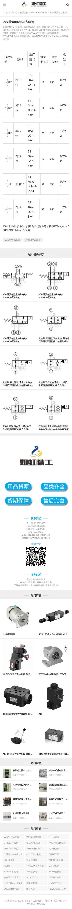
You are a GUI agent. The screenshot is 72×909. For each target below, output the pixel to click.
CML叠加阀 (31, 882)
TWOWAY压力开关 (35, 865)
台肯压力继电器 (11, 877)
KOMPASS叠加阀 (57, 842)
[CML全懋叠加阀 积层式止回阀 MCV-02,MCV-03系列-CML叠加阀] (54, 736)
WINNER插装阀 (12, 240)
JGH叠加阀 (31, 871)
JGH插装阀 (9, 859)
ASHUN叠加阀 (33, 848)
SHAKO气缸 (54, 854)
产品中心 (13, 12)
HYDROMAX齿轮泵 (13, 882)
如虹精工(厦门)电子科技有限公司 (45, 226)
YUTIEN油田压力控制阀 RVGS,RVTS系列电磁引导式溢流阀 (31, 674)
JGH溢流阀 (54, 865)
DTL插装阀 (54, 836)
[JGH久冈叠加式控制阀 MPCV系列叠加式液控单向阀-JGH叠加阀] (18, 696)
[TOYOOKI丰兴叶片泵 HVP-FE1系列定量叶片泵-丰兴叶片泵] (54, 656)
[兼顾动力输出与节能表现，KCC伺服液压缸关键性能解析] (7, 773)
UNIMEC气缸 (55, 882)
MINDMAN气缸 (11, 848)
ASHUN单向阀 (56, 859)
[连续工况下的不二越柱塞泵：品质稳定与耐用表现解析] (43, 816)
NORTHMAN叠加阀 (13, 854)
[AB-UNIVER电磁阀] (54, 696)
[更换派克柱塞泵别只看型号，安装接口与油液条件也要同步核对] (43, 787)
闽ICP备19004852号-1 (55, 900)
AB (40, 714)
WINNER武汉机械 (38, 12)
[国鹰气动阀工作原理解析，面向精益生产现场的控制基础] (7, 802)
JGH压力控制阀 (33, 854)
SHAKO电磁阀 (33, 842)
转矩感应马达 (9, 634)
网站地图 (41, 903)
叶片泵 (7, 865)
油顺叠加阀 (54, 848)
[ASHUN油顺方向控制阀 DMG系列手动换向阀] (18, 736)
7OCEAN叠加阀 (11, 888)
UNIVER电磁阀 (11, 842)
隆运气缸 (30, 888)
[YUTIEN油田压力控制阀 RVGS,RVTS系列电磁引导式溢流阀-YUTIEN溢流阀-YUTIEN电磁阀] (18, 656)
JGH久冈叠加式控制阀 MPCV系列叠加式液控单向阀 (27, 714)
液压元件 (24, 12)
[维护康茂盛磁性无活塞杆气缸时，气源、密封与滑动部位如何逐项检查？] (43, 773)
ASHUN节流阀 (11, 871)
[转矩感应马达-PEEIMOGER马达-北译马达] (18, 616)
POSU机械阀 (55, 871)
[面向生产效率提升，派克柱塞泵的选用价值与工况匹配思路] (43, 802)
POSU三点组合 (56, 877)
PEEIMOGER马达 (57, 888)
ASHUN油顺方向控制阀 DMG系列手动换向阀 (24, 753)
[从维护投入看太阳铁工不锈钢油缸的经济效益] (7, 816)
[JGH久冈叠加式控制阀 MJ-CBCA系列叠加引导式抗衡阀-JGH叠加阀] (54, 616)
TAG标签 (31, 903)
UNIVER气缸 (32, 877)
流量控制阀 (31, 859)
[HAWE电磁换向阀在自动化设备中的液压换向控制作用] (7, 787)
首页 (5, 12)
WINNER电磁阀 (33, 240)
